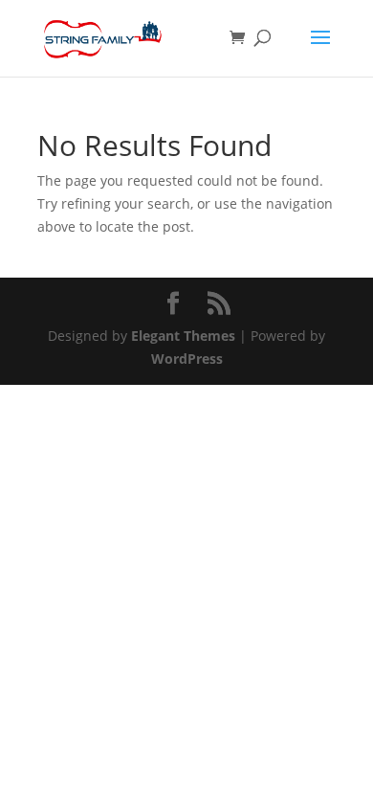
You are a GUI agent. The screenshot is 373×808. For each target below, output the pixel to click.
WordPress (187, 358)
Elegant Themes (183, 335)
